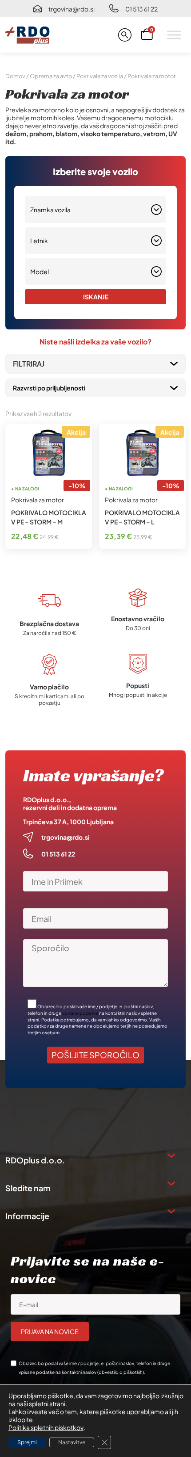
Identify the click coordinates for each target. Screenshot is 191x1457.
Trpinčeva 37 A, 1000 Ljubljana (68, 822)
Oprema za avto (51, 76)
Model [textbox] (39, 271)
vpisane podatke (80, 1013)
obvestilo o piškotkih (121, 1372)
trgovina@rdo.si (71, 9)
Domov (15, 76)
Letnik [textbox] (39, 241)
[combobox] (95, 209)
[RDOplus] (27, 35)
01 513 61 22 (141, 9)
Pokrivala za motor (37, 500)
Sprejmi (27, 1442)
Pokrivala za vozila (99, 76)
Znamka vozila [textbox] (50, 210)
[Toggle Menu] (174, 35)
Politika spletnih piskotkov (46, 1427)
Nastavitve (71, 1442)
